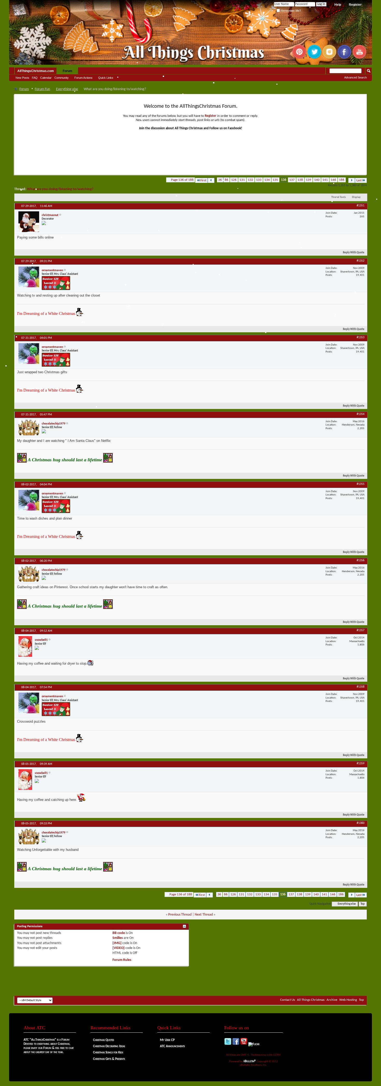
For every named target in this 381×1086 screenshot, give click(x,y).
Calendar (46, 77)
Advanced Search (355, 77)
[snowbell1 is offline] (25, 646)
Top (363, 904)
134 (267, 180)
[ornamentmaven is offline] (28, 277)
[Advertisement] (190, 980)
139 (308, 180)
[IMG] (117, 943)
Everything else (67, 89)
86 (226, 180)
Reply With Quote (353, 252)
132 (250, 180)
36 (220, 180)
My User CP (167, 1040)
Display (356, 197)
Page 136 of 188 (182, 180)
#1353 (360, 337)
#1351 (360, 205)
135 (275, 180)
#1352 (360, 260)
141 (325, 180)
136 (283, 180)
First (203, 180)
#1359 (360, 763)
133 (259, 180)
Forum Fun (42, 89)
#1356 (360, 560)
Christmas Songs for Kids (108, 1052)
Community (61, 77)
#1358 (360, 686)
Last (359, 180)
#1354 (360, 414)
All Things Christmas (310, 1000)
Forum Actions (83, 77)
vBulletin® (249, 1061)
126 (234, 180)
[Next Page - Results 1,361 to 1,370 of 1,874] (351, 180)
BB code (118, 933)
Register (355, 4)
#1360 (360, 823)
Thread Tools (338, 197)
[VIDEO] (118, 948)
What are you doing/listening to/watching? (60, 189)
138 (300, 180)
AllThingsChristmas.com (35, 71)
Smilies (117, 938)
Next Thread (204, 915)
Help (337, 4)
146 (333, 180)
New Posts (22, 77)
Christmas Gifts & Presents (109, 1059)
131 (242, 180)
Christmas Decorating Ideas (109, 1046)
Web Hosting (348, 1000)
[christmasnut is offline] (28, 221)
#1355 (360, 484)
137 (292, 180)
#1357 (360, 630)
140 (317, 180)
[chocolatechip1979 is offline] (28, 427)
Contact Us (287, 1000)
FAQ (35, 77)
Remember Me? (290, 10)
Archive (332, 1000)
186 (341, 180)
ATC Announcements (172, 1046)
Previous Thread (180, 915)
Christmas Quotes (103, 1040)
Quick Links (105, 77)
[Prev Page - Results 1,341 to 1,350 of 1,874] (211, 180)
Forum (67, 71)
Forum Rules (121, 960)
